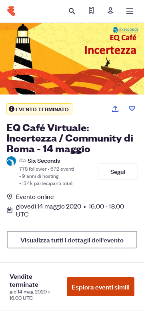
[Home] (11, 11)
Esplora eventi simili (101, 286)
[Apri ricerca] (72, 11)
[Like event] (132, 108)
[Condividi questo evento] (115, 109)
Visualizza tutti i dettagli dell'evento (72, 239)
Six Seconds (44, 160)
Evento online (35, 197)
